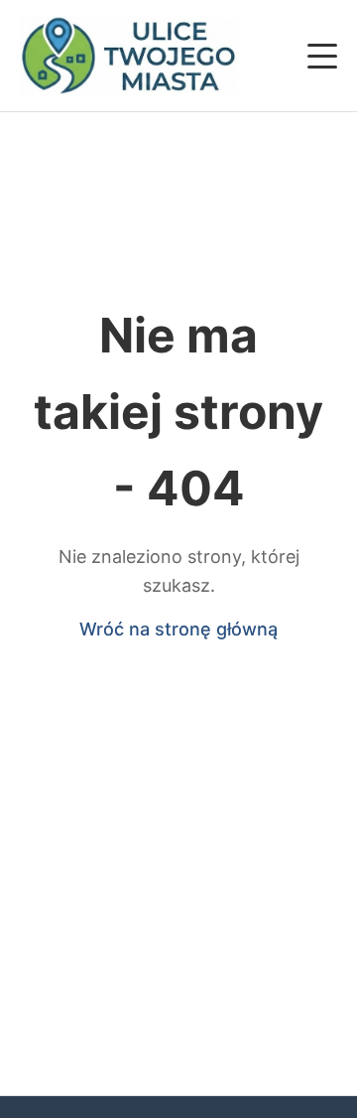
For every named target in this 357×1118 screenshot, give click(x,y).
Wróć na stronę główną (178, 629)
